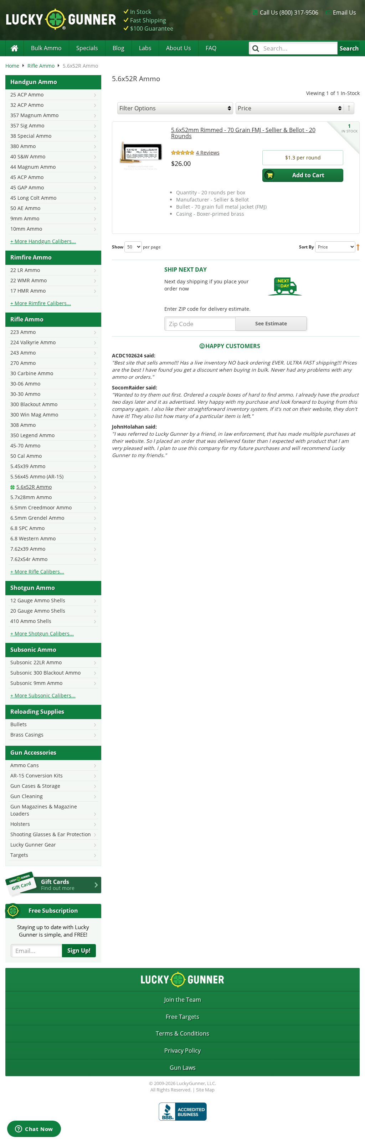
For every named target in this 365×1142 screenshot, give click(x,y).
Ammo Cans (24, 765)
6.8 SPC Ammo (27, 528)
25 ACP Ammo (26, 94)
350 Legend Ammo (32, 435)
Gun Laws (183, 1068)
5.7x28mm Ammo (31, 497)
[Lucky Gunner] (14, 48)
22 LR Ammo (25, 270)
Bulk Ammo (46, 48)
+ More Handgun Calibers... (43, 241)
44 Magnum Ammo (33, 166)
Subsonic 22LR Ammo (36, 662)
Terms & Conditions (182, 1033)
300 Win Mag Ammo (34, 414)
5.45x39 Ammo (27, 466)
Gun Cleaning (26, 796)
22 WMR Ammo (28, 280)
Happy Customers (232, 346)
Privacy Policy (182, 1050)
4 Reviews (208, 152)
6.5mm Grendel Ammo (37, 517)
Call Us (289, 12)
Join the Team (182, 1000)
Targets (19, 855)
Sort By (306, 247)
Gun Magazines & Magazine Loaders (43, 810)
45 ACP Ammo (26, 177)
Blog (118, 48)
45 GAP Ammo (27, 187)
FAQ (211, 48)
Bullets (18, 724)
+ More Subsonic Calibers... (43, 695)
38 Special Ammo (30, 135)
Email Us (344, 12)
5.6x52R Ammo (34, 486)
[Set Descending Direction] (349, 108)
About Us (178, 48)
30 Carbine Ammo (31, 373)
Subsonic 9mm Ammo (36, 683)
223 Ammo (23, 332)
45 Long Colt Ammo (33, 197)
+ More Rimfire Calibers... (40, 303)
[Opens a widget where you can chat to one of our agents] (34, 1129)
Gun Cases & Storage (35, 785)
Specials (87, 48)
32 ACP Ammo (26, 104)
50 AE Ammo (25, 208)
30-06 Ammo (25, 383)
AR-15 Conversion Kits (36, 775)
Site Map (205, 1089)
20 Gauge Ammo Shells (37, 610)
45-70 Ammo (25, 445)
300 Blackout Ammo (33, 404)
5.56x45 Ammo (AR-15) (36, 476)
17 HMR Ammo (28, 290)
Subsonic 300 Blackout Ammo (45, 672)
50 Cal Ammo (26, 455)
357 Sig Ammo (27, 125)
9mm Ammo (24, 218)
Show (117, 247)
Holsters (20, 824)
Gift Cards (57, 884)
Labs (145, 48)
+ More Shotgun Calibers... (42, 633)
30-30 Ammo (25, 394)
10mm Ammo (26, 228)
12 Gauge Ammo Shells (37, 600)
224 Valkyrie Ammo (33, 342)
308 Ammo (23, 424)
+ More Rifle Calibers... (37, 571)
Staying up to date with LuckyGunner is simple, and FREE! (53, 930)
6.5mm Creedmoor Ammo (41, 507)
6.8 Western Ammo (33, 538)
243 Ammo (23, 352)
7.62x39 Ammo (27, 548)
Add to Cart (308, 175)
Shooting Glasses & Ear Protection (50, 834)
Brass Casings (26, 734)
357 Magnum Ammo (34, 115)
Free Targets (182, 1017)
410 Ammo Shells (30, 621)
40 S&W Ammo (27, 156)
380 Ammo (23, 146)
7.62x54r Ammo (28, 559)
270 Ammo (23, 363)
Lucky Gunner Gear (33, 844)
